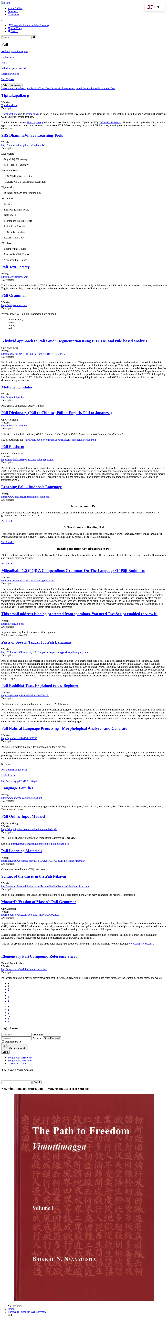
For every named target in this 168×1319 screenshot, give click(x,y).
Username (37, 1034)
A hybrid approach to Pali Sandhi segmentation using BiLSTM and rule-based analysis (74, 341)
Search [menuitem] (14, 31)
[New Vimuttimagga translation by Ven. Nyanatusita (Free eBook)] (84, 1300)
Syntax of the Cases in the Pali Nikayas (33, 876)
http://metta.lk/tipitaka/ (12, 397)
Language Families (17, 788)
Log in (5, 1052)
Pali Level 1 (7, 521)
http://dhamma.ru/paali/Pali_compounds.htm (24, 969)
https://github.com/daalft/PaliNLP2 (19, 738)
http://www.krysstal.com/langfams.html (21, 797)
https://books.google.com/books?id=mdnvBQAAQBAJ (30, 914)
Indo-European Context (13, 68)
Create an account (17, 1063)
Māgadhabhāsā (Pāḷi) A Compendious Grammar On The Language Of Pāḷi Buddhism (73, 570)
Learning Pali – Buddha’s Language (31, 487)
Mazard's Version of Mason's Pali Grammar (38, 902)
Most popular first (29, 88)
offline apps (32, 113)
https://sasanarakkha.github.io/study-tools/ (22, 145)
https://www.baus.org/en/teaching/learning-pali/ (25, 496)
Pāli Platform (12, 446)
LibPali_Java (8, 775)
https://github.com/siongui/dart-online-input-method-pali (40, 843)
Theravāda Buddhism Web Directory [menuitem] (28, 25)
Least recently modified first (76, 88)
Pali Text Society (15, 267)
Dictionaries (7, 57)
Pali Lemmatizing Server (14, 769)
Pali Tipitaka (7, 79)
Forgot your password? (20, 1057)
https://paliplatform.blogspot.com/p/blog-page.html (27, 459)
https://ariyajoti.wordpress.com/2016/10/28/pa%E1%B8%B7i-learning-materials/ (43, 860)
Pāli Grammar (13, 295)
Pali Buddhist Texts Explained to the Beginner (40, 685)
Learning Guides (10, 73)
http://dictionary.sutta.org (14, 425)
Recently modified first (103, 88)
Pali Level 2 (7, 542)
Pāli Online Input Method (23, 816)
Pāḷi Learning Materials (21, 851)
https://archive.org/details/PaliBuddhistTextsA (25, 695)
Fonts (4, 62)
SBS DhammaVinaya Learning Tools (32, 135)
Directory (13, 11)
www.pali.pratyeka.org (140, 943)
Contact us (13, 14)
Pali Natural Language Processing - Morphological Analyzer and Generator (65, 728)
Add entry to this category (14, 51)
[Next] (8, 1001)
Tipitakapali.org (15, 95)
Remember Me (13, 1041)
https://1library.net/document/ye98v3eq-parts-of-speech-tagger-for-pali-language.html (45, 652)
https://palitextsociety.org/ (14, 276)
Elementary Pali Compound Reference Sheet (39, 956)
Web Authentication (17, 1048)
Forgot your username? (20, 1060)
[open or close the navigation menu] (2, 20)
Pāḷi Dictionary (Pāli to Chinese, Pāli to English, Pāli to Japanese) (56, 413)
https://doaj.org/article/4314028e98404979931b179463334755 (33, 353)
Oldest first (44, 88)
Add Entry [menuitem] (16, 28)
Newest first (56, 88)
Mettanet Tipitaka (16, 387)
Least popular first (10, 88)
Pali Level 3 (7, 563)
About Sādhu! (15, 8)
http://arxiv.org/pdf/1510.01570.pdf (19, 781)
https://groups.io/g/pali (12, 623)
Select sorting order (12, 85)
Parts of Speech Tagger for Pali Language (36, 642)
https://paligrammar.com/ (14, 305)
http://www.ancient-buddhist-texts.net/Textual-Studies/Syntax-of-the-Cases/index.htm (45, 886)
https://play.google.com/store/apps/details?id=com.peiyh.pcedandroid (60, 439)
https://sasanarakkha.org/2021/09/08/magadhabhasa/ (28, 580)
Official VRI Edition (110, 122)
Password (37, 1038)
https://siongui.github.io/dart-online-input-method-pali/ (29, 829)
